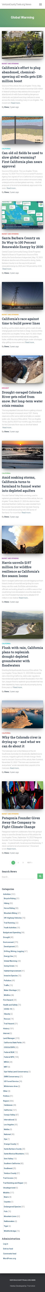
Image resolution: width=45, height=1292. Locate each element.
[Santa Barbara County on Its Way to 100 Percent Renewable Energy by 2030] (22, 215)
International (9, 1120)
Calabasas (8, 1105)
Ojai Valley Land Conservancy (16, 1072)
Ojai (5, 1139)
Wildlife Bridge (10, 1231)
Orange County (10, 1144)
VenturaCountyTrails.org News (23, 1280)
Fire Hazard (8, 1000)
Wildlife (6, 1193)
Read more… (16, 103)
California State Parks (13, 1043)
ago (14, 107)
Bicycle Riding (10, 898)
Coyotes (7, 1202)
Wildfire (7, 995)
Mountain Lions (10, 1216)
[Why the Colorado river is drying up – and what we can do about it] (22, 714)
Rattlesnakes (9, 1221)
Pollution (7, 981)
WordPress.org (9, 1258)
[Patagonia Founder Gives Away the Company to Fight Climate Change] (22, 795)
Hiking (6, 903)
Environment (8, 942)
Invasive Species (11, 976)
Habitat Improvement (12, 971)
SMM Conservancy (11, 1077)
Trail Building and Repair (13, 1183)
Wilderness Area (11, 1086)
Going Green (9, 966)
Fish (5, 1211)
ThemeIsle (31, 1286)
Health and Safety (10, 1005)
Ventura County (10, 1173)
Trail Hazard (9, 1024)
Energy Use (8, 956)
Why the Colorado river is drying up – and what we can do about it (21, 741)
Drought (5, 388)
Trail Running (9, 923)
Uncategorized (9, 1188)
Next (29, 863)
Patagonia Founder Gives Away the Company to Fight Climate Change (21, 822)
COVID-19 (8, 1009)
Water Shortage (10, 990)
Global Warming (10, 961)
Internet (6, 1033)
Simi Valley (8, 1159)
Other (5, 1091)
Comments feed (9, 1254)
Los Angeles (9, 1125)
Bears (6, 1197)
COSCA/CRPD (9, 1047)
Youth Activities (10, 928)
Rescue (7, 1019)
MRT (6, 1067)
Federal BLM (9, 1052)
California (6, 149)
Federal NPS (9, 1057)
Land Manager (9, 1038)
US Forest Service (11, 1081)
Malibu (6, 1129)
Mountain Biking (10, 913)
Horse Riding (9, 908)
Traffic (6, 985)
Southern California (12, 1163)
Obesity (7, 1014)
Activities (7, 894)
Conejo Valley (9, 1115)
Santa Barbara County (13, 1149)
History (6, 1029)
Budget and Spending (10, 64)
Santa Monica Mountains (14, 1154)
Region (6, 1101)
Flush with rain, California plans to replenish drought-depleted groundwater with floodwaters (22, 656)
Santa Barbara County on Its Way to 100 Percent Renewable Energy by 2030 (22, 242)
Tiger (6, 1226)
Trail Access (8, 1178)
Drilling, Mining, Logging (14, 951)
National (7, 1134)
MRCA (6, 1062)
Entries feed (8, 1249)
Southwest (8, 1168)
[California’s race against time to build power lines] (22, 296)
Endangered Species (12, 1207)
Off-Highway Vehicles (13, 918)
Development (9, 946)
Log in (5, 1244)
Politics (6, 1096)
